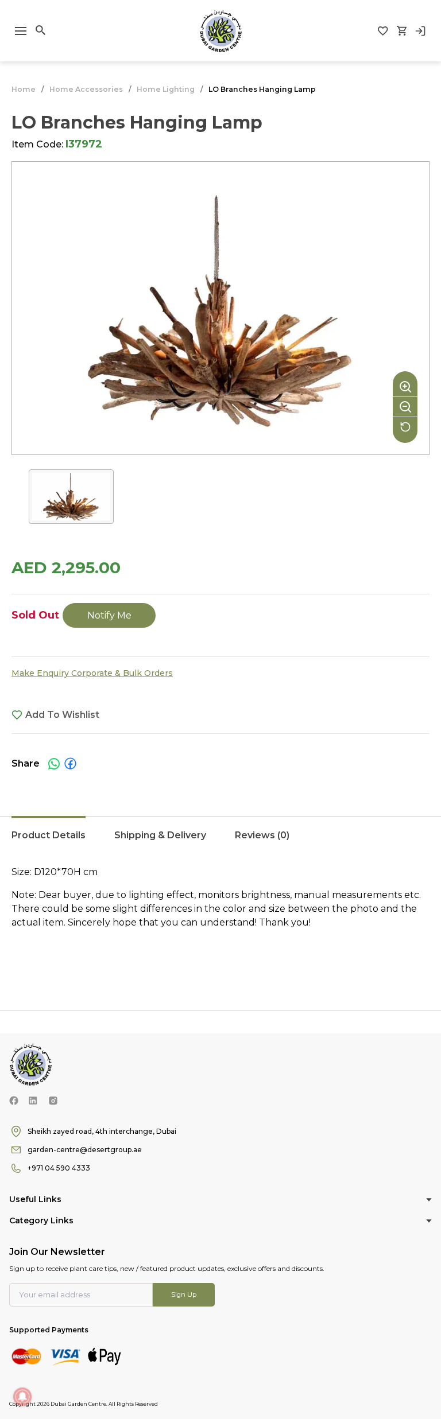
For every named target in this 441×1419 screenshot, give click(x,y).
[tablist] (220, 841)
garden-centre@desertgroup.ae (85, 1149)
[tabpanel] (220, 915)
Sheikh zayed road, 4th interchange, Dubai (102, 1131)
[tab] (48, 841)
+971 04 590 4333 (59, 1168)
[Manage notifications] (22, 1396)
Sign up (183, 1294)
